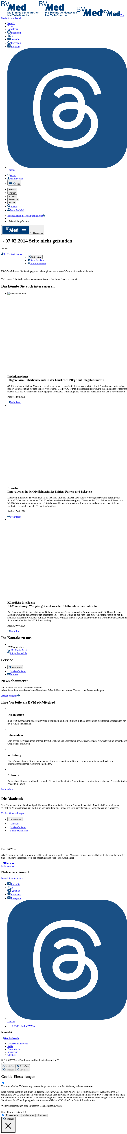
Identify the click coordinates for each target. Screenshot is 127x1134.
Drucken (14, 674)
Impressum (12, 1052)
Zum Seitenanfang (19, 830)
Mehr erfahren (8, 789)
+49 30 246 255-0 (18, 650)
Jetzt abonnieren (9, 695)
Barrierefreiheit (14, 1049)
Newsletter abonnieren (12, 878)
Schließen (9, 1066)
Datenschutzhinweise (17, 1043)
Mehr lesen (15, 402)
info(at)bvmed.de (18, 653)
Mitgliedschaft (8, 866)
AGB (10, 1046)
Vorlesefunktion (18, 671)
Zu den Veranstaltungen (12, 813)
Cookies (11, 1054)
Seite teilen (16, 820)
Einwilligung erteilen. (12, 1112)
